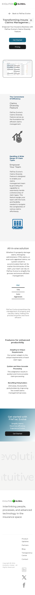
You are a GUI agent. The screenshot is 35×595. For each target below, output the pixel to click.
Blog (23, 549)
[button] (31, 20)
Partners (25, 545)
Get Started (17, 40)
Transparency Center (27, 554)
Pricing (17, 47)
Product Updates (25, 540)
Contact (25, 559)
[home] (17, 4)
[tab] (18, 285)
